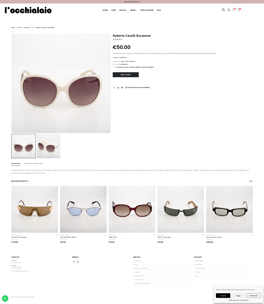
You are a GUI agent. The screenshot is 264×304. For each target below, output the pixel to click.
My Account (199, 261)
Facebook (114, 87)
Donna (105, 10)
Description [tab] (15, 163)
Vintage (122, 10)
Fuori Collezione (147, 10)
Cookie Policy (139, 280)
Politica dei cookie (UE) (142, 283)
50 (127, 64)
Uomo (113, 10)
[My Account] (229, 9)
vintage (132, 67)
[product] (34, 209)
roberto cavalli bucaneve (144, 67)
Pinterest (118, 87)
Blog (159, 10)
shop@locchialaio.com (22, 271)
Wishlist (197, 272)
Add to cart (126, 75)
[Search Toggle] (224, 10)
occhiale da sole (122, 67)
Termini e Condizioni (119, 57)
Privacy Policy (244, 300)
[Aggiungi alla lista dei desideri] (57, 235)
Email (122, 87)
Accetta (223, 296)
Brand (133, 10)
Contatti (137, 272)
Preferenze (254, 296)
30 (65, 235)
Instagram (77, 261)
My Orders (198, 265)
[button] (250, 181)
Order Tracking (200, 268)
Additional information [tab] (33, 163)
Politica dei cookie (234, 300)
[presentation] (11, 83)
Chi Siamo (137, 261)
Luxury (18, 235)
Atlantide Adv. (25, 297)
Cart (196, 276)
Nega (238, 296)
